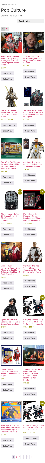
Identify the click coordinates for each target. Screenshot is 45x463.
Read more (7, 283)
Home (3, 5)
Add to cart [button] (7, 73)
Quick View (8, 79)
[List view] (7, 29)
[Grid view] (3, 29)
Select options (9, 125)
